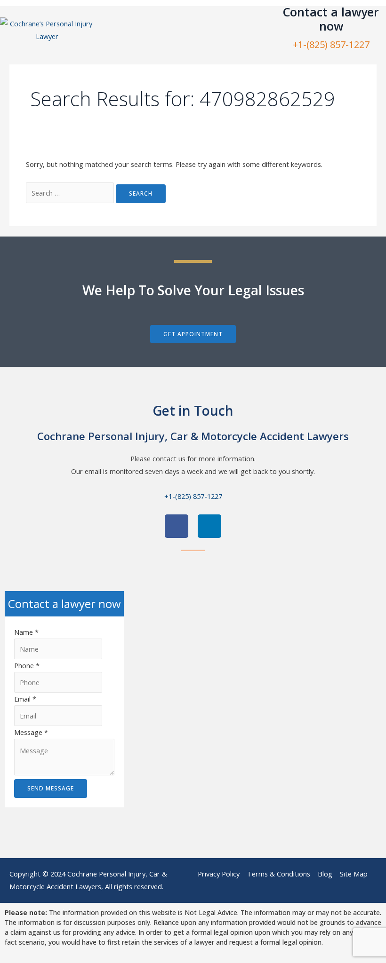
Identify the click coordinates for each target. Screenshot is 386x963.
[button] (177, 30)
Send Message (50, 788)
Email (25, 698)
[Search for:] (71, 192)
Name (26, 632)
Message (31, 732)
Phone (27, 665)
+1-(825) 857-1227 (331, 44)
